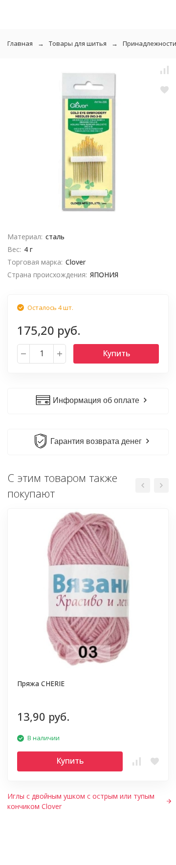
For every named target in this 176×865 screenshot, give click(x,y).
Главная (20, 43)
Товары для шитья (78, 43)
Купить (116, 353)
